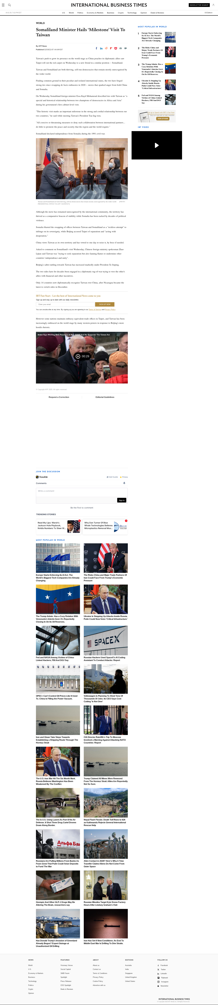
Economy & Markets (95, 13)
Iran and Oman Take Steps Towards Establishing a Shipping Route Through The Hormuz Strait (57, 740)
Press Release (66, 981)
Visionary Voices (67, 965)
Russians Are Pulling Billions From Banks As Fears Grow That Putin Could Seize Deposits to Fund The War (57, 864)
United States (130, 981)
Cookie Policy (98, 981)
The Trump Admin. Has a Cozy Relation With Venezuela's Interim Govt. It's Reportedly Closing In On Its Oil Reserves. (57, 619)
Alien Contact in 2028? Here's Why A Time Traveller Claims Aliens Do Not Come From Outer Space (104, 864)
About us (96, 965)
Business (110, 13)
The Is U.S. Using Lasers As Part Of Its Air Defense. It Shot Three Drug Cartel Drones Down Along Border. (56, 822)
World (71, 13)
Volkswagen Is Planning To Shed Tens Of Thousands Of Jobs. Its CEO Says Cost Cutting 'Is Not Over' (103, 699)
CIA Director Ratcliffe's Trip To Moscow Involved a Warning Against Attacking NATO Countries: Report (105, 740)
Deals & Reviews (157, 13)
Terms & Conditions (100, 973)
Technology (132, 13)
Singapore (128, 973)
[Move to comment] (125, 48)
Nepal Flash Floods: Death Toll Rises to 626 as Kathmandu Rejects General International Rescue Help (105, 822)
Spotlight (64, 977)
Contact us (97, 969)
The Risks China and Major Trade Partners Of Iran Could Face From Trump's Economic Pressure (105, 578)
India (127, 969)
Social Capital (66, 969)
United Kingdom (131, 977)
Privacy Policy (110, 310)
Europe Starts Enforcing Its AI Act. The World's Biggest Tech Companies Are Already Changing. (57, 578)
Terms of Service (95, 310)
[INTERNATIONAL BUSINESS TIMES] (109, 5)
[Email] (120, 48)
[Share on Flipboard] (111, 48)
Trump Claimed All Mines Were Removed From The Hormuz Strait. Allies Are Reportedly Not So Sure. (106, 781)
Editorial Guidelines (105, 397)
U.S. (63, 13)
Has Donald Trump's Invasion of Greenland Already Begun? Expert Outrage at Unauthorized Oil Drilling (56, 943)
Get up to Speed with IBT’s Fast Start (160, 112)
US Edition (208, 13)
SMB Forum (65, 973)
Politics (80, 13)
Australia (128, 965)
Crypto (121, 13)
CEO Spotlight (66, 985)
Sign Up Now (163, 119)
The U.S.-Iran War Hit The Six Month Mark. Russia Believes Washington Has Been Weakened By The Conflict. (56, 781)
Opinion (144, 13)
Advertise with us (99, 985)
